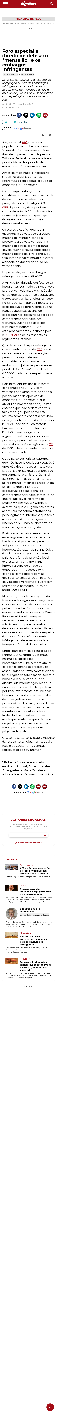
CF (51, 444)
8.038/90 (12, 335)
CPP (5, 207)
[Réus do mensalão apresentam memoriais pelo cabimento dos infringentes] (12, 939)
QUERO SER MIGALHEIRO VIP (28, 842)
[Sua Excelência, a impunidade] (12, 914)
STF (39, 349)
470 (24, 142)
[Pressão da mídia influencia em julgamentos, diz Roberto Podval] (12, 890)
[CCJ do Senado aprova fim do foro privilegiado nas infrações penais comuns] (12, 869)
